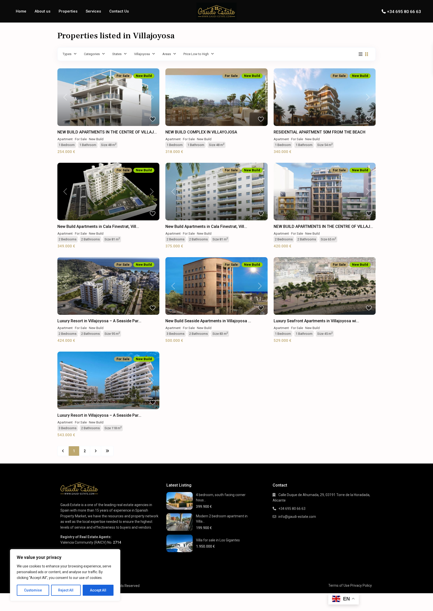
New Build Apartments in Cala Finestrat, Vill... (98, 226)
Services (93, 11)
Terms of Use (339, 585)
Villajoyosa (142, 54)
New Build (96, 139)
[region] (65, 575)
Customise (33, 590)
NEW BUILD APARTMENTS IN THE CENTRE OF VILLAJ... (107, 132)
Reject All (65, 590)
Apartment (65, 139)
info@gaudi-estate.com (297, 517)
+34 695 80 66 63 (404, 11)
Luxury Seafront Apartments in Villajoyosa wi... (316, 321)
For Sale (81, 139)
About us (42, 11)
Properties (68, 11)
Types (67, 54)
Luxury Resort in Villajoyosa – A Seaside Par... (99, 321)
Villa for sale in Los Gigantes (218, 540)
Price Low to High (196, 54)
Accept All (98, 590)
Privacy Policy (361, 585)
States (117, 54)
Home (21, 11)
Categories (92, 54)
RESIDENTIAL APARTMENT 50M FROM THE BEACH (319, 132)
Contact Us (119, 11)
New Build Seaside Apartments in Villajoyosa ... (208, 321)
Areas (166, 54)
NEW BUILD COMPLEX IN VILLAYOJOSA (201, 132)
